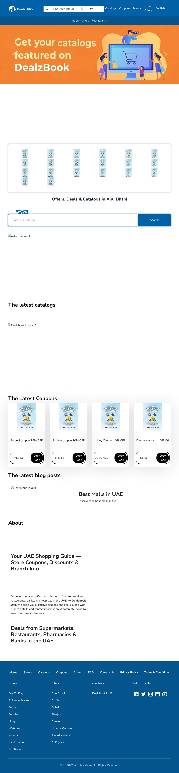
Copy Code (37, 458)
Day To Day (16, 693)
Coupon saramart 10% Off (152, 440)
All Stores (15, 749)
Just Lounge (16, 742)
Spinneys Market (19, 700)
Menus (137, 8)
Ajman (56, 721)
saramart (14, 735)
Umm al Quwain (62, 728)
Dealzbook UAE (102, 693)
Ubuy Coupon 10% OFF (110, 440)
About (15, 523)
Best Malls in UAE (101, 494)
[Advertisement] (89, 111)
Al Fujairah (58, 742)
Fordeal (13, 707)
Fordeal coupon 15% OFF (26, 440)
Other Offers (148, 8)
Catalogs (110, 8)
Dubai (55, 707)
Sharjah (56, 714)
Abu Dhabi (58, 693)
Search (154, 220)
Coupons (124, 8)
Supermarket (80, 21)
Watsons (14, 728)
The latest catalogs (31, 305)
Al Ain (56, 700)
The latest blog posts (34, 475)
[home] (21, 9)
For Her (13, 714)
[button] (13, 54)
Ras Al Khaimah (61, 735)
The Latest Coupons (32, 398)
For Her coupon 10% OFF (68, 440)
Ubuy (12, 721)
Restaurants (99, 21)
